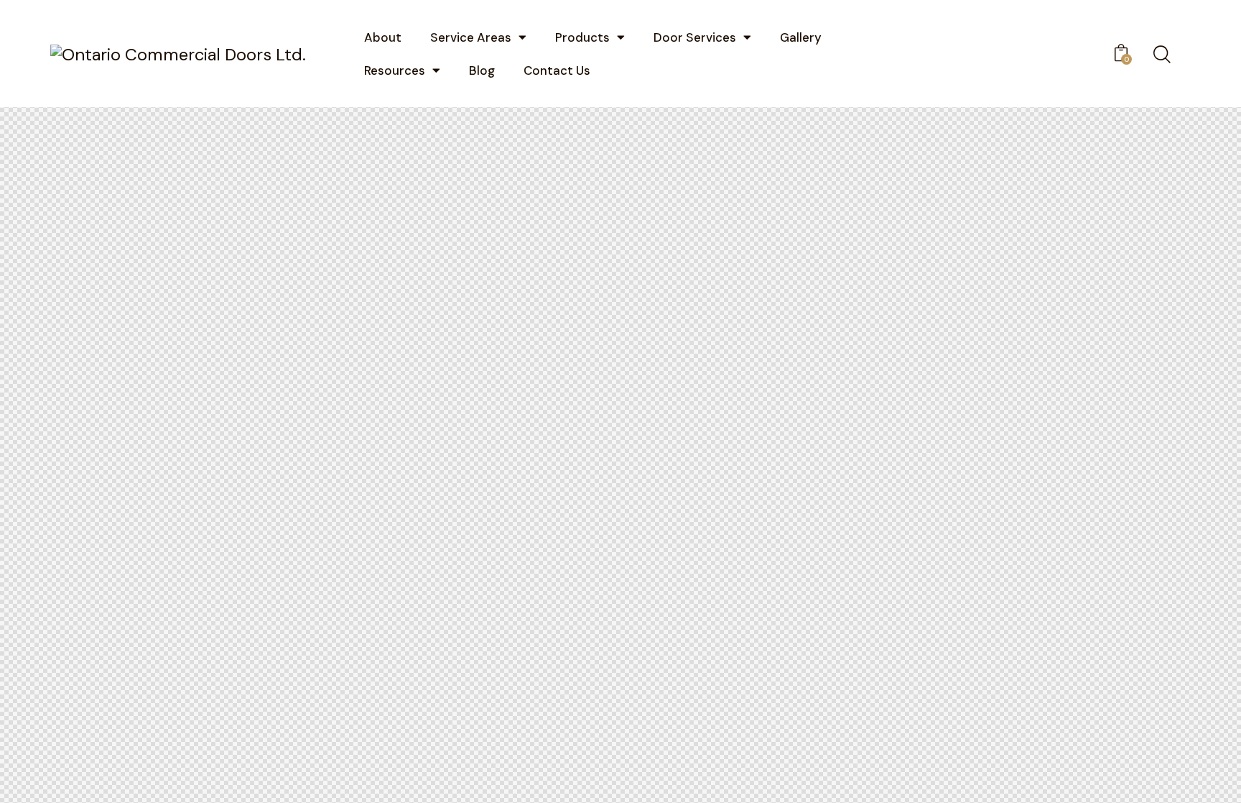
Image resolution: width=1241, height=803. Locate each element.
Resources (394, 70)
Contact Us (557, 70)
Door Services (695, 37)
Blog (482, 70)
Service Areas (470, 37)
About (382, 37)
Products (582, 37)
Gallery (801, 37)
